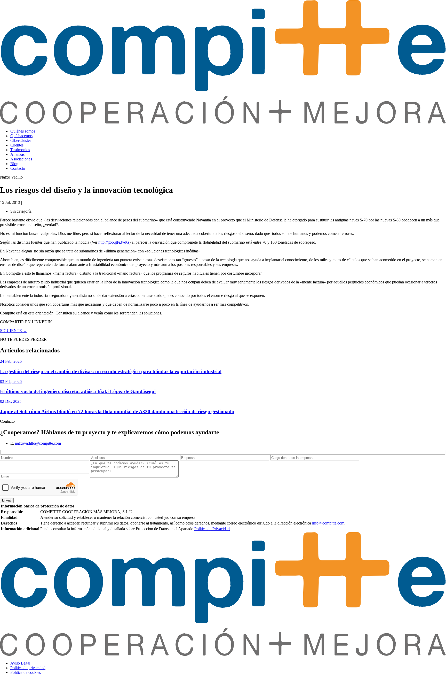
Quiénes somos (22, 131)
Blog (14, 163)
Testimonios (20, 150)
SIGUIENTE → (13, 330)
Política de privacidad (27, 668)
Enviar (7, 500)
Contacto (17, 168)
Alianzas (17, 154)
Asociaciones (21, 159)
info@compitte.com (328, 523)
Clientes (16, 145)
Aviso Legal (20, 663)
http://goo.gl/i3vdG (113, 242)
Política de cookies (25, 672)
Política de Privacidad (212, 529)
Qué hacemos (21, 136)
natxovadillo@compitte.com (38, 443)
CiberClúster (20, 140)
